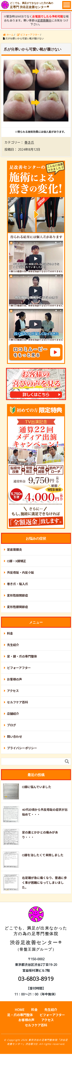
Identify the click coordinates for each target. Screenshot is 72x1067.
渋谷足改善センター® (36, 938)
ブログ (11, 725)
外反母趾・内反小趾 (20, 572)
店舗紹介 (13, 714)
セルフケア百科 (17, 702)
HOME (19, 1009)
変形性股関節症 (17, 595)
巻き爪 (29, 142)
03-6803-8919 (36, 978)
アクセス (13, 691)
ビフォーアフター (19, 668)
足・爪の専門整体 (20, 1015)
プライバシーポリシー (22, 748)
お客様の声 (14, 679)
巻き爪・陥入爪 (17, 584)
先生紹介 (13, 645)
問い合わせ (14, 737)
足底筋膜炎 (14, 549)
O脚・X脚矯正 (16, 561)
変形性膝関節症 (17, 607)
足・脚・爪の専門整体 (22, 656)
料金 (10, 633)
